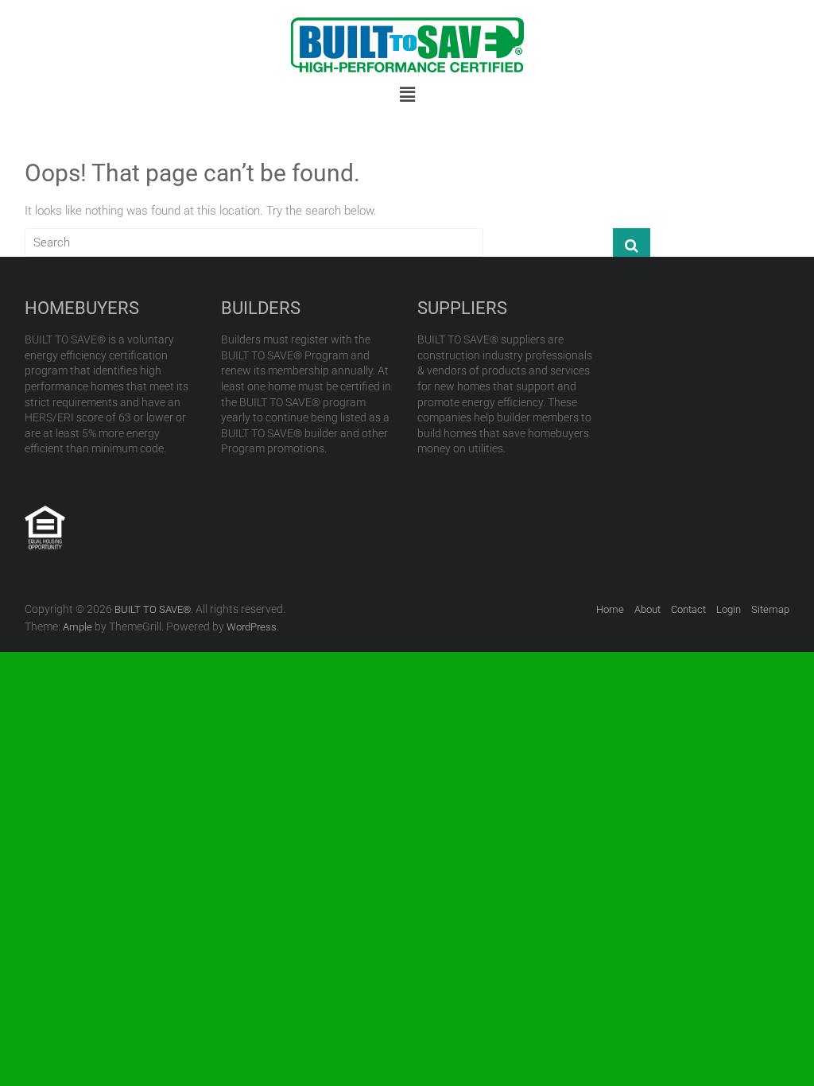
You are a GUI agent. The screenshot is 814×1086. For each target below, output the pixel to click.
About (647, 609)
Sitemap (770, 609)
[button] (407, 95)
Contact (688, 609)
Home (610, 609)
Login (728, 609)
